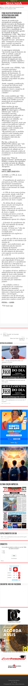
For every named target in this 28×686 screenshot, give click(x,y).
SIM (4, 551)
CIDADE (6, 7)
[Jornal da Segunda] (14, 2)
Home (2, 7)
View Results (14, 558)
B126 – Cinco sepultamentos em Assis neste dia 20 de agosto (14, 536)
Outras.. (2, 561)
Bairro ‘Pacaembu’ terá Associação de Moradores (11, 334)
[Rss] (11, 682)
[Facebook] (13, 682)
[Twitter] (14, 682)
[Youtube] (16, 682)
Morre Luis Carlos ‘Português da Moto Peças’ (17, 338)
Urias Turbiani (16, 680)
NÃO (4, 553)
